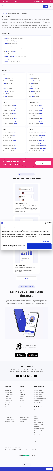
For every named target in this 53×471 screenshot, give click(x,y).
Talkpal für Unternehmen (39, 392)
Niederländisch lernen (9, 402)
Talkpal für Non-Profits (38, 396)
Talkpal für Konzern (38, 394)
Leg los (45, 6)
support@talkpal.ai (38, 371)
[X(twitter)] (35, 376)
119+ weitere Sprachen (9, 421)
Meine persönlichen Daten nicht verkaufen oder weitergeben (14, 246)
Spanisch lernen (8, 392)
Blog (35, 412)
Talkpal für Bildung (38, 390)
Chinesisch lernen (8, 411)
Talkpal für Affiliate (38, 402)
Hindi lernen (7, 413)
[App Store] (20, 355)
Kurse (21, 392)
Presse (35, 414)
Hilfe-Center (36, 420)
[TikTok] (21, 376)
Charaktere (22, 396)
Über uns (36, 410)
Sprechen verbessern (24, 415)
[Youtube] (24, 376)
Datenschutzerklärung (38, 422)
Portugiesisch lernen (9, 419)
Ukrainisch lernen (8, 400)
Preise (35, 416)
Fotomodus (22, 400)
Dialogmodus (22, 409)
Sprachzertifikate (23, 411)
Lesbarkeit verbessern (24, 417)
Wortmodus (22, 406)
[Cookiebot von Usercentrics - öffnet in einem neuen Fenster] (46, 223)
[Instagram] (17, 376)
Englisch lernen (8, 390)
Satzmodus (22, 404)
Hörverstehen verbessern (25, 413)
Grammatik (22, 390)
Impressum (36, 441)
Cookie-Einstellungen (38, 424)
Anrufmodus (22, 402)
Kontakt (36, 418)
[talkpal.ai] (5, 6)
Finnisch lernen (8, 406)
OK (39, 246)
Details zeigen (46, 241)
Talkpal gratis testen (43, 163)
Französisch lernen (9, 394)
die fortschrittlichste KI (27, 174)
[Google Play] (32, 355)
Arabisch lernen (8, 409)
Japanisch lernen (8, 415)
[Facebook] (28, 376)
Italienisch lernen (8, 396)
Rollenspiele (22, 394)
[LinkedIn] (32, 376)
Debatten (22, 398)
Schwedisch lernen (9, 404)
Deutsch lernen (8, 398)
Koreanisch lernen (8, 417)
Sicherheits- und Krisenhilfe (40, 430)
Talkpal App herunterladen (27, 286)
